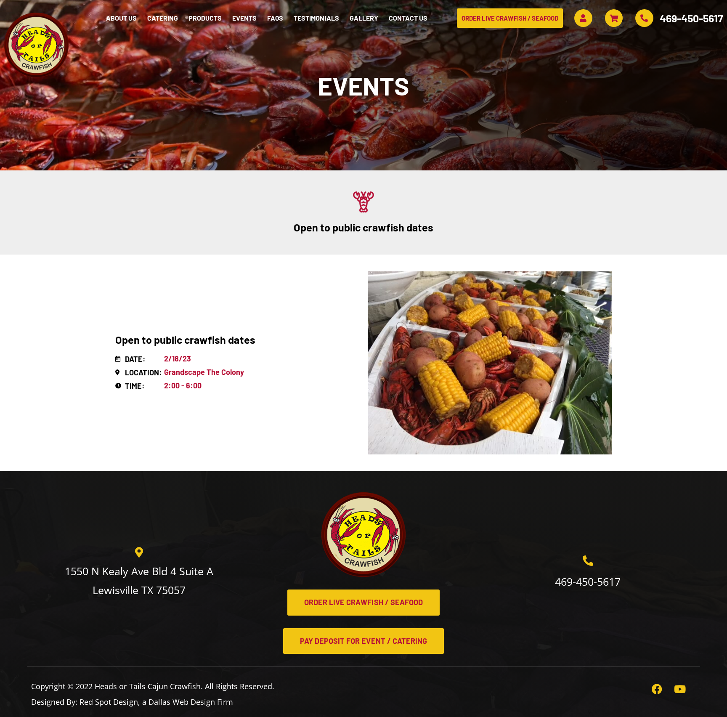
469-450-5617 (691, 18)
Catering (162, 18)
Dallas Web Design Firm (191, 702)
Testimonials (316, 18)
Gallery (364, 18)
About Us (121, 18)
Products (205, 18)
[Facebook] (662, 694)
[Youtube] (685, 694)
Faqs (275, 18)
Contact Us (408, 18)
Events (244, 18)
